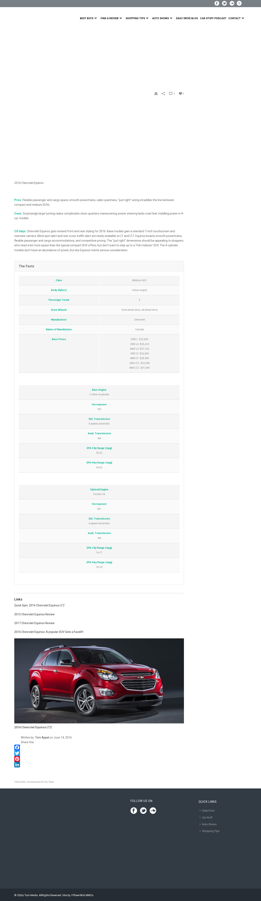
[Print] (156, 93)
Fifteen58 (77, 895)
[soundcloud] (153, 810)
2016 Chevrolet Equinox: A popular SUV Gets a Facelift (48, 631)
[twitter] (143, 810)
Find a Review (109, 18)
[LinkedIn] (99, 764)
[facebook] (133, 810)
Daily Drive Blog (187, 18)
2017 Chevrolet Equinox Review (34, 623)
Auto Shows (160, 18)
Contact (234, 18)
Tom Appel (42, 737)
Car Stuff (207, 817)
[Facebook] (99, 747)
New (51, 781)
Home (17, 56)
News (27, 56)
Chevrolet (19, 781)
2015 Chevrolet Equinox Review (34, 614)
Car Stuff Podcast (213, 18)
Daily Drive (208, 810)
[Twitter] (99, 753)
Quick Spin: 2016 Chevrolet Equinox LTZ (39, 605)
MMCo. (90, 895)
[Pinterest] (99, 759)
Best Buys (86, 18)
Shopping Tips (135, 18)
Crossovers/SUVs (37, 781)
